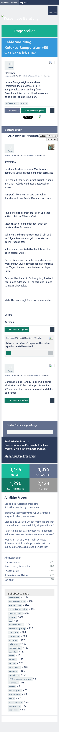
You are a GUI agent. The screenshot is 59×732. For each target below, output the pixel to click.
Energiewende (12, 562)
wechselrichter (15, 648)
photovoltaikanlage (17, 601)
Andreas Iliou (31, 155)
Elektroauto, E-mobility (17, 566)
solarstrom (13, 640)
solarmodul (13, 683)
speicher (12, 617)
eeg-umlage (13, 710)
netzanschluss (14, 706)
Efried (31, 338)
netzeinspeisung (15, 702)
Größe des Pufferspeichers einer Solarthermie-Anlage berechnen (22, 505)
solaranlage (13, 632)
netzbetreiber (14, 667)
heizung (24, 103)
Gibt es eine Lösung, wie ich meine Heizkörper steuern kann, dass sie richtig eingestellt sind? (29, 523)
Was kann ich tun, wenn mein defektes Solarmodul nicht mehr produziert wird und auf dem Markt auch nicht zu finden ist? (28, 543)
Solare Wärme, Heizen (32, 76)
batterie (12, 660)
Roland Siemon (34, 375)
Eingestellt (9, 76)
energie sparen (15, 690)
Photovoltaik (12, 570)
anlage (11, 698)
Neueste (52, 136)
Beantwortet (9, 155)
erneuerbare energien (18, 609)
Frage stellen (25, 31)
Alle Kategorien (13, 557)
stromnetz (13, 671)
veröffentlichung (16, 625)
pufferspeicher (12, 103)
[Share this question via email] (39, 117)
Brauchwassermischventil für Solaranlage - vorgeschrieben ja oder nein (28, 514)
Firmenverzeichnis (9, 3)
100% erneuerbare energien (20, 679)
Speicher (9, 579)
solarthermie (14, 636)
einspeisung (14, 675)
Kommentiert (11, 338)
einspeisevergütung (17, 629)
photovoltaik (14, 598)
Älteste (43, 136)
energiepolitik (14, 694)
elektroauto (13, 644)
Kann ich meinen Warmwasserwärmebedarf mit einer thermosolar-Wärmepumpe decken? (29, 532)
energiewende (15, 605)
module (12, 687)
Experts (24, 3)
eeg (10, 621)
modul (11, 656)
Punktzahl (52, 139)
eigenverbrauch (15, 613)
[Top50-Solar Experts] (29, 18)
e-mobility (13, 652)
